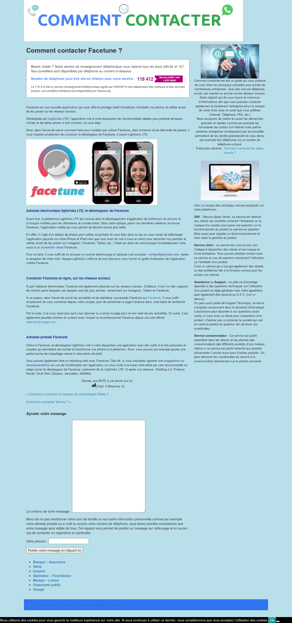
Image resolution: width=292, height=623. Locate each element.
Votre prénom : (37, 541)
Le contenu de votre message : (49, 511)
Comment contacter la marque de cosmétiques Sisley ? (69, 394)
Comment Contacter (47, 604)
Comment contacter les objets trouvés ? (244, 150)
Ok (272, 620)
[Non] (278, 621)
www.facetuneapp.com (41, 322)
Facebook (154, 297)
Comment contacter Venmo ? (47, 401)
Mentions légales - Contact (101, 604)
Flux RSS (72, 604)
